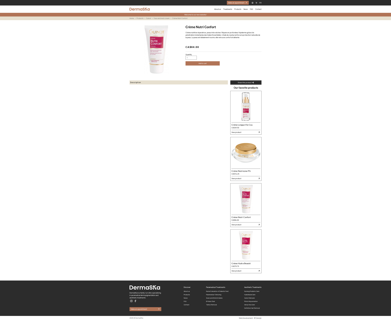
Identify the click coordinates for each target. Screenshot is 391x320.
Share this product (245, 82)
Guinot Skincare (249, 298)
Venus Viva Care (249, 305)
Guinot (148, 18)
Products (237, 9)
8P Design (257, 318)
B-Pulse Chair (210, 301)
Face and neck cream (162, 18)
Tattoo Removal (211, 305)
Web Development (246, 318)
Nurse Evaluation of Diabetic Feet (217, 291)
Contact (258, 9)
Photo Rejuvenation (251, 301)
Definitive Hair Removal (252, 308)
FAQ (251, 9)
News (246, 9)
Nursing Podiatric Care (251, 291)
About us (217, 9)
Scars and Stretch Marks (214, 298)
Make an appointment (236, 3)
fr (260, 3)
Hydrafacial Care (249, 295)
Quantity (189, 54)
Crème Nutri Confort (179, 18)
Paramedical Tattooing (213, 295)
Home (132, 18)
